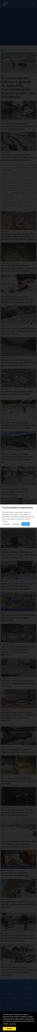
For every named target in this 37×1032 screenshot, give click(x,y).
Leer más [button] (12, 1024)
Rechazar (16, 524)
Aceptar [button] (9, 1028)
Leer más (6, 524)
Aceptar (25, 524)
